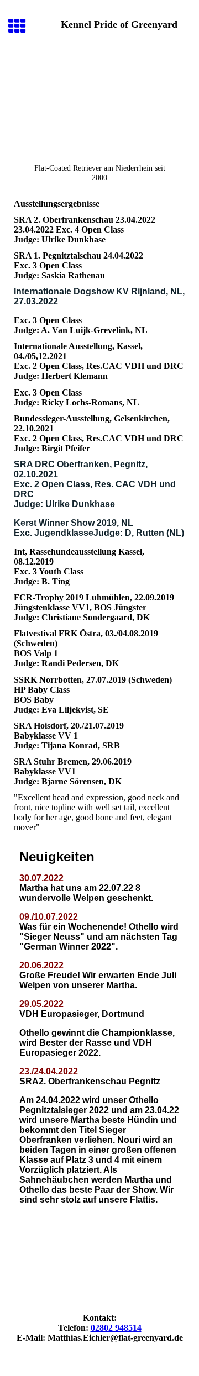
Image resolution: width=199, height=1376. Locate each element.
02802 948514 (116, 1327)
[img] (99, 103)
